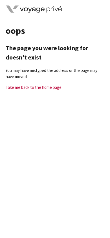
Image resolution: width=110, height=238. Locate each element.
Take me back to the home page (33, 87)
